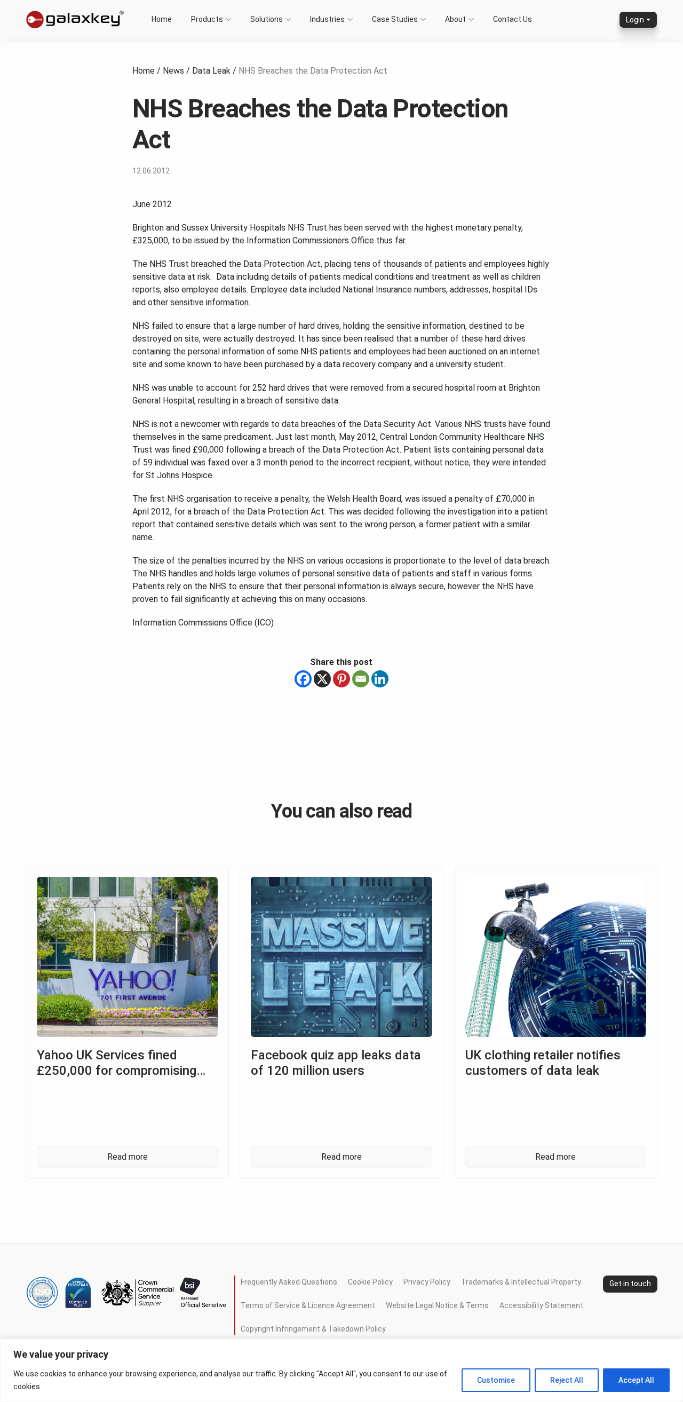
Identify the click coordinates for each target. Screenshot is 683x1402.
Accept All (636, 1380)
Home (143, 71)
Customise (496, 1380)
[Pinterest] (341, 678)
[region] (341, 1370)
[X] (322, 678)
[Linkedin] (379, 678)
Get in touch (630, 1283)
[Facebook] (303, 678)
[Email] (360, 678)
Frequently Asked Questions (289, 1282)
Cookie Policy (370, 1282)
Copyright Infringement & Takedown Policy (313, 1329)
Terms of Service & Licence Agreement (308, 1305)
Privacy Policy (426, 1282)
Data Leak (211, 71)
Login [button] (635, 19)
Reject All (566, 1380)
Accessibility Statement (541, 1305)
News (173, 71)
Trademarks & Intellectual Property (521, 1282)
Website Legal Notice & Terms (437, 1305)
